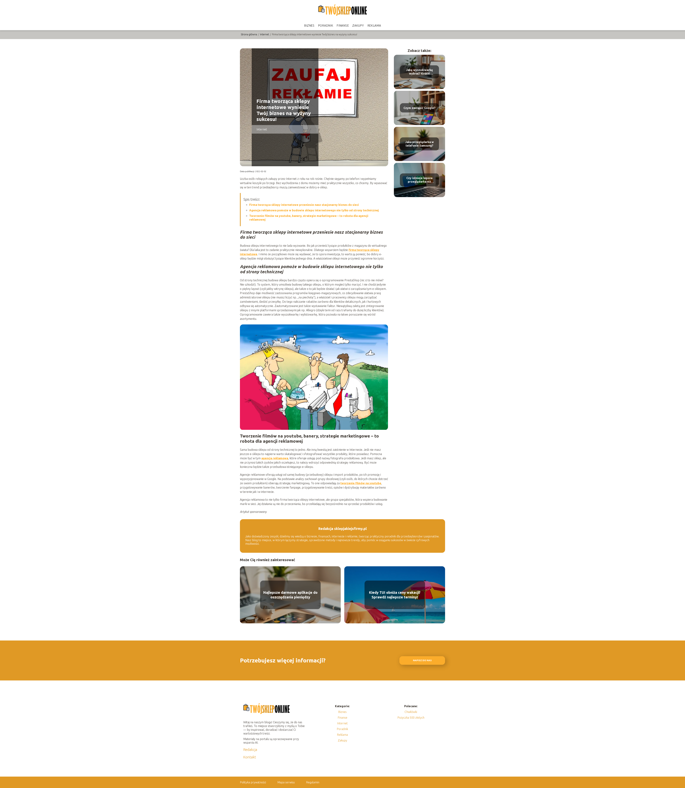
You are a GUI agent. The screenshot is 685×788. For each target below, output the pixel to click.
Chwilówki (411, 711)
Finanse (343, 25)
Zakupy (358, 25)
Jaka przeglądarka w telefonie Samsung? (419, 143)
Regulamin (312, 782)
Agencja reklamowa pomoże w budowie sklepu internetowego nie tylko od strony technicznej (314, 210)
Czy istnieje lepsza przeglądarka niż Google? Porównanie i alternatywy (419, 180)
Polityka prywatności (253, 782)
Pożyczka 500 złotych (410, 717)
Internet (265, 34)
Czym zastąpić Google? (419, 107)
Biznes (309, 25)
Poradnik (325, 25)
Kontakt (249, 757)
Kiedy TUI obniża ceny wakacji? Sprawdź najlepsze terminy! (394, 594)
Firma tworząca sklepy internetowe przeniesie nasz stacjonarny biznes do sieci (304, 204)
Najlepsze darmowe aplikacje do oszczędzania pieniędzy (290, 594)
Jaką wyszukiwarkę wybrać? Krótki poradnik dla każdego (419, 72)
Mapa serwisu (286, 782)
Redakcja (250, 750)
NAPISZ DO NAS (422, 660)
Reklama (374, 25)
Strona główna (249, 34)
